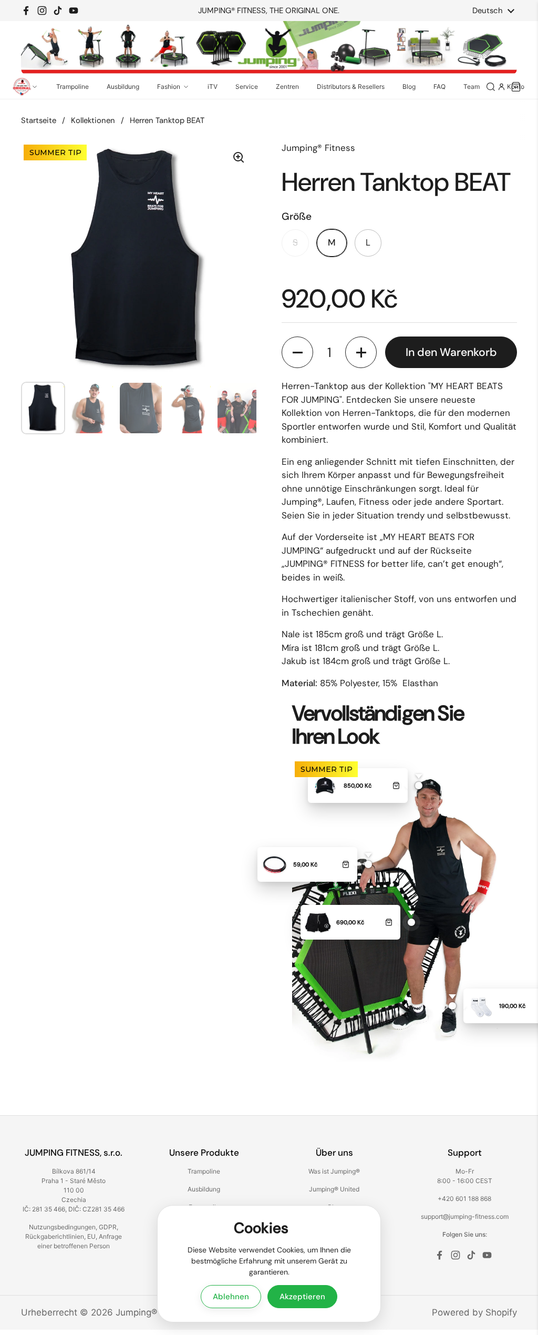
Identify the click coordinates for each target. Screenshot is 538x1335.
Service (246, 86)
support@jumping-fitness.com (465, 1216)
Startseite (38, 120)
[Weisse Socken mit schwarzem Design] (481, 1006)
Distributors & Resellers (351, 86)
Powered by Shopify (474, 1312)
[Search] (490, 86)
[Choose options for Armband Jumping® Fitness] (345, 864)
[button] (297, 352)
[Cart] (515, 86)
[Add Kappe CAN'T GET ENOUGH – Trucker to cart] (396, 785)
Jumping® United (334, 1189)
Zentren (287, 86)
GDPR (108, 1227)
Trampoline (72, 86)
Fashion (168, 86)
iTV (213, 86)
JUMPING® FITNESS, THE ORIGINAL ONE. (268, 11)
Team (471, 86)
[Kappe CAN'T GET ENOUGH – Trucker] (325, 785)
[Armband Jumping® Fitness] (275, 864)
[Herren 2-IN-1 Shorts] (318, 922)
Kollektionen (93, 120)
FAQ (439, 86)
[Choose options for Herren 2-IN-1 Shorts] (388, 922)
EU (91, 1236)
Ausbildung (123, 86)
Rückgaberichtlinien (54, 1236)
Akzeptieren (302, 1296)
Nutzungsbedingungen (62, 1227)
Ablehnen (231, 1296)
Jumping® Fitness (153, 1312)
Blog (409, 86)
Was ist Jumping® (334, 1171)
